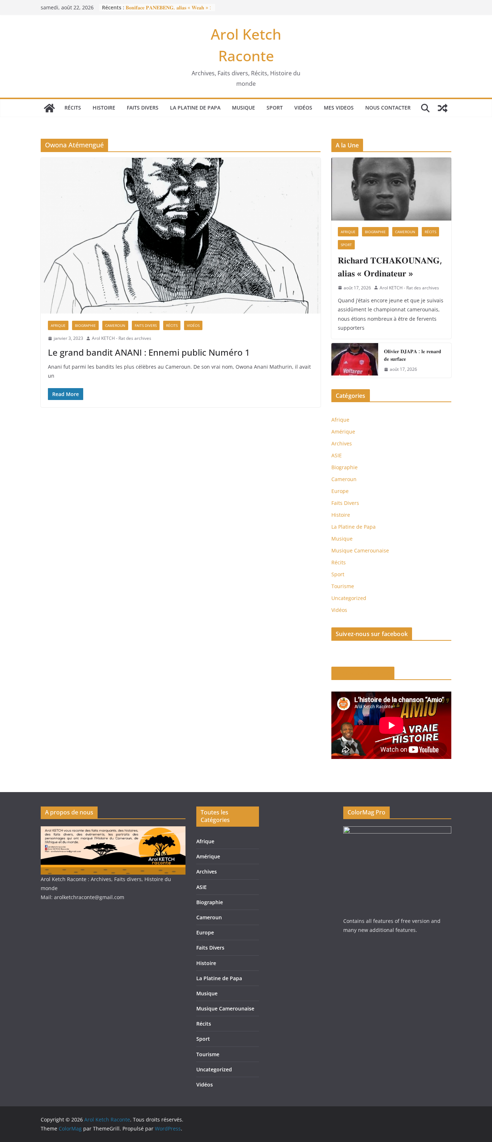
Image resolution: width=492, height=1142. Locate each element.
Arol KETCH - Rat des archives (121, 338)
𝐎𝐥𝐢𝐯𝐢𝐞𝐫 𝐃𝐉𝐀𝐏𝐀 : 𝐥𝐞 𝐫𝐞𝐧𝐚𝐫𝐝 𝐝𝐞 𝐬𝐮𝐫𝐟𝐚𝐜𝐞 (412, 355)
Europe (340, 491)
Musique (243, 107)
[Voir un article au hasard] (442, 108)
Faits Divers (142, 107)
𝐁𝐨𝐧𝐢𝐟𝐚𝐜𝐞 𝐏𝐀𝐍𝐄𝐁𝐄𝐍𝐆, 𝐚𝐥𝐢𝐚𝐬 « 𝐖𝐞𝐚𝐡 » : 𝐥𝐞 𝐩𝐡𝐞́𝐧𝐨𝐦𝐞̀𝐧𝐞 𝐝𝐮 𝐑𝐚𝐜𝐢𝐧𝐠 (168, 11)
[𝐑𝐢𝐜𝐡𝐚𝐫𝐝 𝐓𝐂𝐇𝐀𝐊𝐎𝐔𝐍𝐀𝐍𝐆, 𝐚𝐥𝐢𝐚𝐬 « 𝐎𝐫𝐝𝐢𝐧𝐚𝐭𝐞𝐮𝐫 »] (391, 189)
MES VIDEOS (339, 107)
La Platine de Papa (195, 107)
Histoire (104, 107)
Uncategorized (348, 598)
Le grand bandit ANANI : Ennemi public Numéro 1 (149, 352)
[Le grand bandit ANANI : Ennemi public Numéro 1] (181, 236)
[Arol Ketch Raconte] (49, 108)
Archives (341, 443)
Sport (275, 107)
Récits (72, 107)
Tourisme (342, 586)
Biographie (85, 325)
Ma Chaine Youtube (363, 673)
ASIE (336, 455)
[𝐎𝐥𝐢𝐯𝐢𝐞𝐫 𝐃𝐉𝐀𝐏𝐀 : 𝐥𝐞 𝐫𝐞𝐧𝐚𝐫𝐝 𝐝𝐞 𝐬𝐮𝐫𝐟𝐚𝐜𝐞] (354, 360)
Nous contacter (388, 107)
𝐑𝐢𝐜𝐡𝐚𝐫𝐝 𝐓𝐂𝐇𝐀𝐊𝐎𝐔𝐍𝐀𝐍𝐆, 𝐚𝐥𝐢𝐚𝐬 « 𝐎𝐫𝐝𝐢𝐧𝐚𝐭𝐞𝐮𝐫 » (390, 266)
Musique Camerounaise (360, 550)
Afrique (58, 325)
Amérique (343, 431)
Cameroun (115, 325)
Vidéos (303, 107)
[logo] (113, 830)
